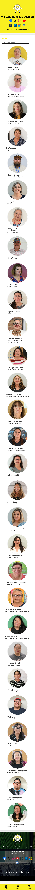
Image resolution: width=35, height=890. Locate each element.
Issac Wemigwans (14, 797)
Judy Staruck (12, 744)
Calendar (6, 888)
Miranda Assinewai (15, 121)
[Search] (31, 42)
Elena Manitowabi (13, 394)
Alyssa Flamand (13, 311)
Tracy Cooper (13, 202)
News (17, 888)
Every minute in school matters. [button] (17, 29)
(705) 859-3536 (20, 851)
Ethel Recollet (11, 636)
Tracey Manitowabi (15, 448)
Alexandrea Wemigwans (17, 771)
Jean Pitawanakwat (13, 609)
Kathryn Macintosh (15, 368)
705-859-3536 (13, 232)
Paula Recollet (13, 690)
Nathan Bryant (13, 175)
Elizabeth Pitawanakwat (17, 582)
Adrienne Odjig (13, 475)
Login (24, 872)
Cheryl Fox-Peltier (14, 338)
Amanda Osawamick (15, 529)
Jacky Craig (12, 229)
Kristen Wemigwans (15, 824)
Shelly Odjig (12, 502)
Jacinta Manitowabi (15, 421)
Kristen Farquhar (14, 285)
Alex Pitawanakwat (15, 556)
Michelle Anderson (15, 94)
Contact (29, 888)
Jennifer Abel (12, 67)
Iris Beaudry (11, 148)
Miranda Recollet (14, 663)
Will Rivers (11, 717)
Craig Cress (12, 258)
